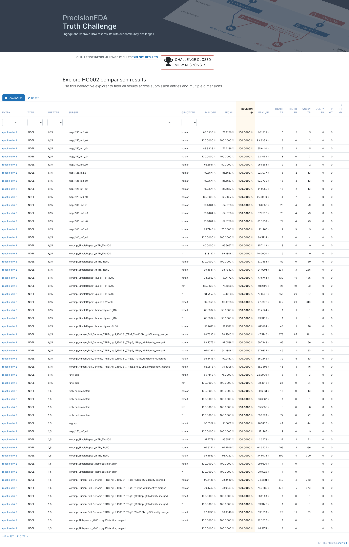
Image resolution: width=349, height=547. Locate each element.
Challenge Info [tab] (88, 57)
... (15, 536)
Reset (34, 98)
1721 (23, 536)
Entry (6, 112)
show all (342, 542)
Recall (229, 112)
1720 (18, 536)
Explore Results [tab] (144, 57)
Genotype (188, 112)
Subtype (53, 112)
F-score (210, 112)
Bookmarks (14, 98)
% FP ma (341, 109)
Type (30, 112)
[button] (187, 62)
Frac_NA (263, 112)
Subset (73, 112)
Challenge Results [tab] (116, 57)
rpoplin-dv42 (9, 132)
